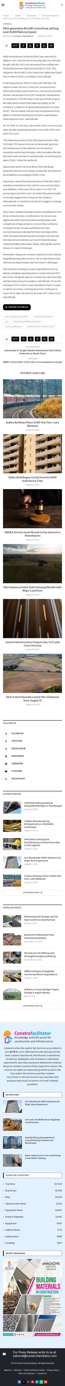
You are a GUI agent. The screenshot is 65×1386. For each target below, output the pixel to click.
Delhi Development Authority (27, 322)
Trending (33, 1243)
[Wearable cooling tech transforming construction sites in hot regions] (12, 844)
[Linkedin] (37, 1382)
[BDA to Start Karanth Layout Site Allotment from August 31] (32, 673)
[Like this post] (16, 45)
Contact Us (42, 1373)
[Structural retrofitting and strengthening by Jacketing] (12, 958)
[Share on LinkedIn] (44, 45)
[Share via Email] (51, 45)
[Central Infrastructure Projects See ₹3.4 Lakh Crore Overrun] (32, 618)
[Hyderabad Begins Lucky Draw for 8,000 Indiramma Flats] (32, 453)
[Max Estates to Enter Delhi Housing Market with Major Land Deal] (32, 563)
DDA (7, 322)
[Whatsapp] (41, 1382)
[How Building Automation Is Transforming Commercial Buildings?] (12, 1142)
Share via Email (18, 307)
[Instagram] (28, 1382)
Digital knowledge (13, 327)
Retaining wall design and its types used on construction (41, 918)
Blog (33, 1197)
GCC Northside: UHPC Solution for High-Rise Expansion (42, 859)
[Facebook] (19, 1382)
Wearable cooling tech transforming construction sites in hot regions (42, 842)
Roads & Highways (33, 1217)
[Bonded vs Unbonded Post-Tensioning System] (12, 939)
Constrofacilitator (43, 317)
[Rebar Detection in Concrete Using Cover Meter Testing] (12, 1160)
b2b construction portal (16, 317)
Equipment (33, 1223)
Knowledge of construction (40, 327)
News (18, 15)
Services (18, 1370)
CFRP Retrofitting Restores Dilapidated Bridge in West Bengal (43, 804)
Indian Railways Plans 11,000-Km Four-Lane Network (42, 877)
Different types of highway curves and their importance (40, 973)
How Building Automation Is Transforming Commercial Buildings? (40, 1140)
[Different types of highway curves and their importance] (12, 976)
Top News (31, 15)
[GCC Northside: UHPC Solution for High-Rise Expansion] (12, 862)
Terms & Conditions (26, 1373)
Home (6, 15)
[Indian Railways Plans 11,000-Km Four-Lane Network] (32, 398)
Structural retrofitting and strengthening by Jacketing (40, 955)
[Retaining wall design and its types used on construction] (12, 921)
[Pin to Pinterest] (37, 45)
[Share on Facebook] (23, 45)
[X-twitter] (24, 1382)
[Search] (61, 5)
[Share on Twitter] (30, 45)
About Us (8, 1370)
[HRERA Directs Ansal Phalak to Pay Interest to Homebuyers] (32, 508)
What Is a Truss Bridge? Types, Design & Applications (41, 991)
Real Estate (33, 1190)
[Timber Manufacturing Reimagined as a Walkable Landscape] (12, 826)
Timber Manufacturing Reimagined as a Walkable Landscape (39, 824)
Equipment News (33, 1210)
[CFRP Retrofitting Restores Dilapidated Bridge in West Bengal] (12, 808)
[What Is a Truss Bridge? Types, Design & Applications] (12, 994)
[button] (6, 1298)
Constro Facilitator (23, 36)
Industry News (33, 1230)
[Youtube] (45, 1382)
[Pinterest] (32, 1382)
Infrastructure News (33, 1203)
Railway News (33, 1236)
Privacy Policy (53, 1370)
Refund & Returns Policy (34, 1370)
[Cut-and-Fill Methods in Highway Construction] (12, 1124)
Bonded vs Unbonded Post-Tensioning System (39, 936)
